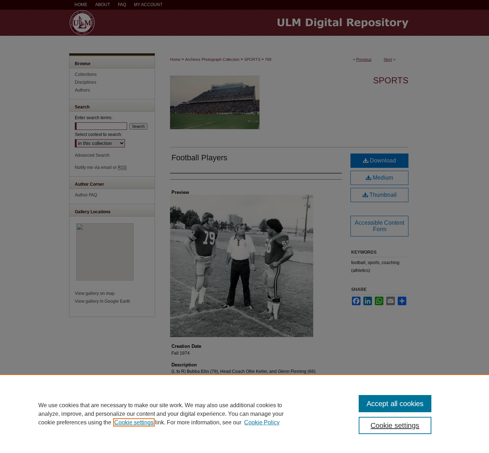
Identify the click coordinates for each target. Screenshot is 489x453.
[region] (244, 413)
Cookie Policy (262, 422)
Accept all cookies (395, 404)
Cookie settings (134, 422)
